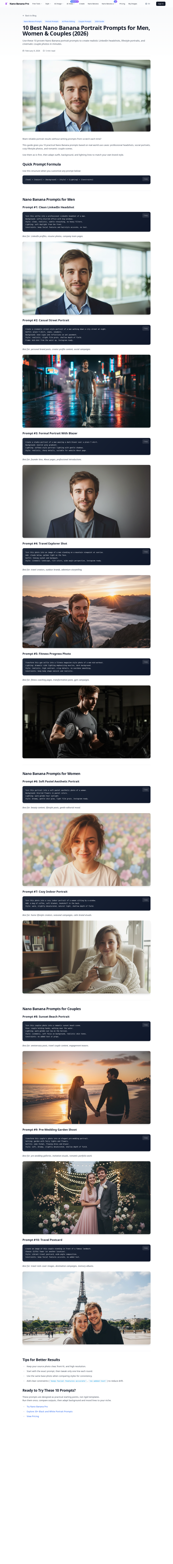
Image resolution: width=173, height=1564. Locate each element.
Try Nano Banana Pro (37, 1406)
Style (47, 4)
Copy (146, 179)
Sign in (161, 4)
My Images (132, 4)
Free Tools (36, 4)
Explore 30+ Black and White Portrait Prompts (50, 1411)
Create (81, 4)
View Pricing (33, 1416)
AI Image (58, 4)
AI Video (72, 3)
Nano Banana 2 (109, 3)
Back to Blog (30, 15)
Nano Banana (93, 4)
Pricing (122, 4)
